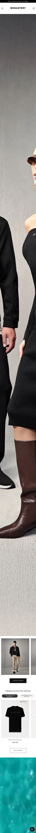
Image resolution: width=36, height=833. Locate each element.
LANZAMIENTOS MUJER (26, 696)
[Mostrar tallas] (26, 735)
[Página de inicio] (18, 8)
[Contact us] (32, 829)
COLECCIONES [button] (18, 680)
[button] (2, 8)
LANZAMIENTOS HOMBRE (10, 696)
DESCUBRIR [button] (18, 750)
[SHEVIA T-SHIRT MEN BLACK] (15, 719)
